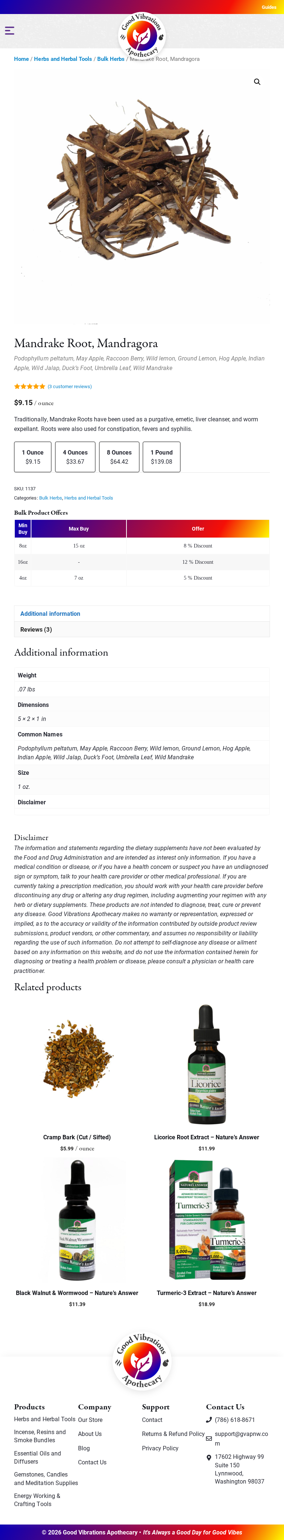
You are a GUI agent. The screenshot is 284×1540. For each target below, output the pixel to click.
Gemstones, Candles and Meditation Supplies (46, 1478)
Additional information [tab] (50, 613)
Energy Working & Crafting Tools (37, 1500)
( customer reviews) (70, 386)
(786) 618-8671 (235, 1419)
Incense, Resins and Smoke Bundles (39, 1436)
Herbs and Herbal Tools (63, 58)
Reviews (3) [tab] (36, 629)
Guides (269, 7)
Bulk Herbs (111, 58)
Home (21, 58)
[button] (257, 82)
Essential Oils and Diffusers (37, 1457)
